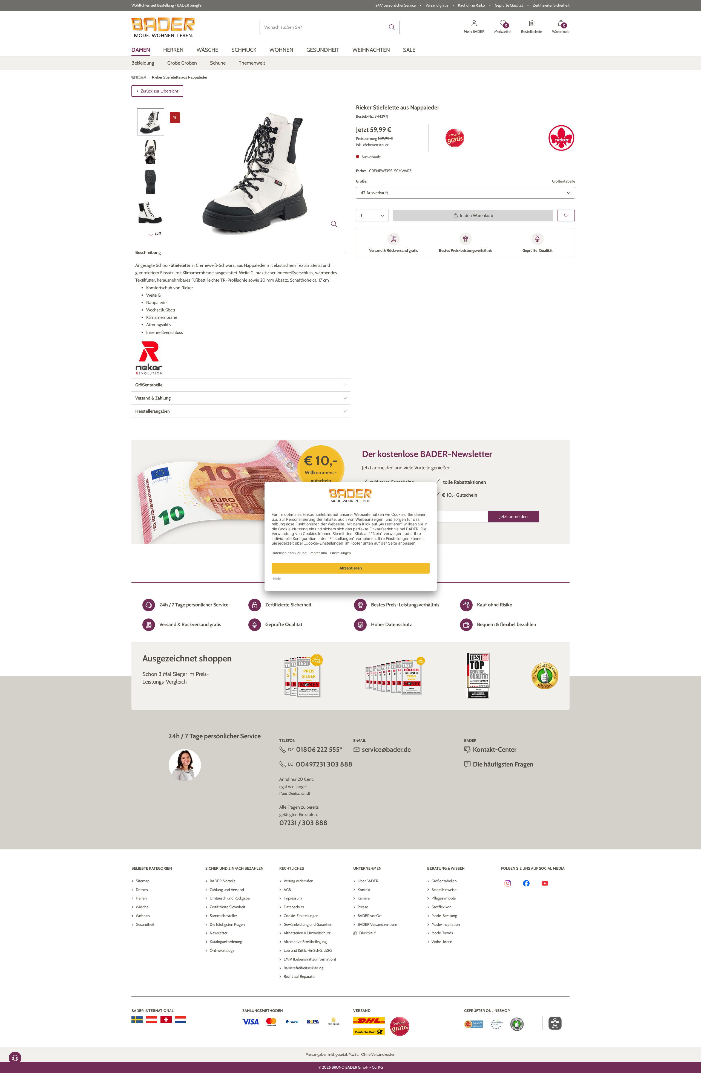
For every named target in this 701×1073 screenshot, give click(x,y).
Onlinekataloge (222, 950)
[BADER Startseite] (163, 27)
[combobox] (330, 27)
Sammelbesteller (223, 915)
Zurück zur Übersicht (159, 91)
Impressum (293, 898)
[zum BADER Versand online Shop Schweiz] (166, 1019)
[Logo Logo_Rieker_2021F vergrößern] (561, 138)
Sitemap (143, 880)
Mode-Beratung (444, 915)
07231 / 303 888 (303, 823)
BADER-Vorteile (222, 880)
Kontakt (364, 889)
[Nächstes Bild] (150, 235)
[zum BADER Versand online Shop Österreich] (151, 1019)
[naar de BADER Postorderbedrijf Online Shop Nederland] (180, 1019)
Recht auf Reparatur (299, 976)
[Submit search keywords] (392, 27)
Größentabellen (444, 880)
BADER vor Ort (370, 915)
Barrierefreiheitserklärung (303, 967)
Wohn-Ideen (442, 941)
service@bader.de (386, 749)
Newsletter (218, 932)
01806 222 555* (319, 749)
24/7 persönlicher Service (395, 5)
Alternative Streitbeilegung (305, 941)
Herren (141, 898)
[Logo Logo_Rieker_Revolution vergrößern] (149, 357)
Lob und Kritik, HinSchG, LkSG (308, 950)
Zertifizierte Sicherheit (227, 906)
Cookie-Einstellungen (301, 915)
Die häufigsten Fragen (227, 924)
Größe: (361, 181)
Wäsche (142, 906)
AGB (287, 889)
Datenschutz (294, 906)
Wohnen (143, 915)
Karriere (364, 898)
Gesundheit (145, 924)
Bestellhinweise (444, 889)
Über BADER (368, 880)
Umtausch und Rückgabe (230, 898)
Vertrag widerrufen (298, 880)
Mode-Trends (442, 932)
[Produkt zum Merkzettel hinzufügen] (566, 215)
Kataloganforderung (226, 941)
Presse (363, 906)
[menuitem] (141, 50)
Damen (142, 889)
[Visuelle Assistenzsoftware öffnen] (552, 1023)
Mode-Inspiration (446, 924)
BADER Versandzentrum (377, 924)
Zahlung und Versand (227, 889)
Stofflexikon (442, 906)
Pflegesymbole (444, 898)
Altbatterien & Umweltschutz (307, 932)
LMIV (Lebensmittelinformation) (310, 959)
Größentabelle (563, 181)
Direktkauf (367, 932)
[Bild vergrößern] (334, 223)
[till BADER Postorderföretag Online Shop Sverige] (137, 1019)
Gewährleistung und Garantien (308, 924)
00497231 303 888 (324, 764)
